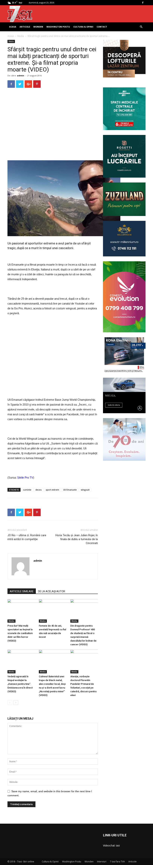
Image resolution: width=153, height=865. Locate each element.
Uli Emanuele (70, 489)
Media (20, 36)
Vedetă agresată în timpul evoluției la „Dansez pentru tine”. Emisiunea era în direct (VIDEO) (20, 684)
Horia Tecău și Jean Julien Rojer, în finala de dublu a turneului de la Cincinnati (76, 539)
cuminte (27, 489)
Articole (25, 26)
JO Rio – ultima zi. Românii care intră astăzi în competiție (26, 537)
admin (20, 75)
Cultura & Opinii (83, 26)
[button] (141, 27)
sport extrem (52, 489)
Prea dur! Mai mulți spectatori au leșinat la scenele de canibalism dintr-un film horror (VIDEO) (20, 633)
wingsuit (85, 489)
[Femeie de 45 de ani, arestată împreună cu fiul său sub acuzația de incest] (52, 611)
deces (38, 489)
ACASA (12, 26)
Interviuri (101, 861)
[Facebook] (143, 2)
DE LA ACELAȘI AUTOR (51, 591)
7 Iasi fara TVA (117, 861)
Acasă (10, 36)
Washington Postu (58, 26)
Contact (102, 26)
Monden (38, 26)
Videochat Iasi (111, 845)
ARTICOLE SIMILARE (22, 591)
